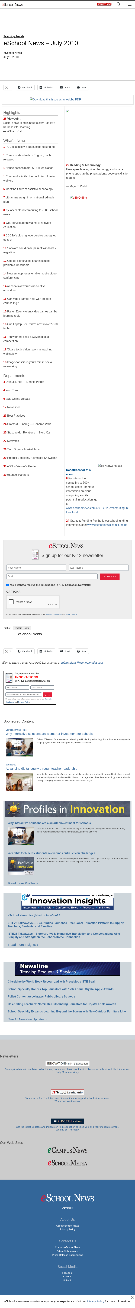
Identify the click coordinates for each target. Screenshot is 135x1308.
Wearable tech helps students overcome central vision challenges (51, 853)
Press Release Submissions (67, 1254)
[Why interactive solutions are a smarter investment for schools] (20, 755)
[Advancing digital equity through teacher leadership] (20, 790)
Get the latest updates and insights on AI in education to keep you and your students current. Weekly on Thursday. (67, 1128)
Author (7, 628)
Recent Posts (22, 628)
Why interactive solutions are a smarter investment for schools (49, 734)
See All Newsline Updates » (27, 1019)
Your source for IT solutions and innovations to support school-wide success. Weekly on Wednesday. (67, 1099)
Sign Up (47, 695)
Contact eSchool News (67, 1247)
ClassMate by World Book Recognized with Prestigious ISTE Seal (51, 981)
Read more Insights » (23, 944)
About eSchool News (67, 1225)
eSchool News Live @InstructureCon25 (34, 915)
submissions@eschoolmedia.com (82, 662)
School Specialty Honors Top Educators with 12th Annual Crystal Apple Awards (61, 989)
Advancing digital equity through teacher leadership (41, 768)
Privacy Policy (71, 614)
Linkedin (67, 1280)
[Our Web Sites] (67, 1150)
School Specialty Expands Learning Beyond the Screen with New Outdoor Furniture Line (67, 1011)
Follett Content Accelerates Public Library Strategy (41, 996)
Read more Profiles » (23, 883)
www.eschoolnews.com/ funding (107, 524)
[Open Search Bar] (118, 4)
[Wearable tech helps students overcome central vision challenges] (21, 873)
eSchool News (30, 634)
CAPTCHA (13, 591)
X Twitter (67, 1276)
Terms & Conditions (54, 614)
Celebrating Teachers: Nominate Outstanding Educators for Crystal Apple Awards (62, 1004)
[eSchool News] (12, 4)
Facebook (67, 1272)
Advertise (67, 1207)
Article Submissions (67, 1251)
